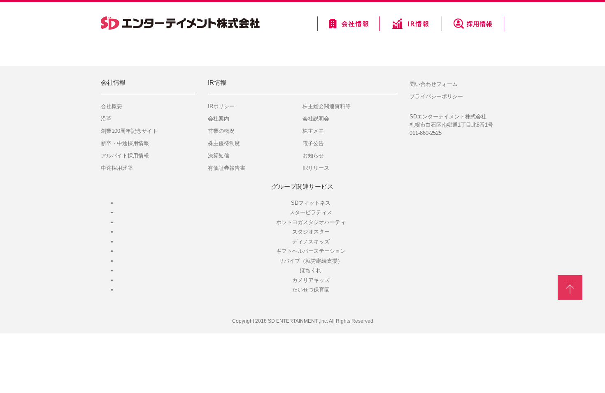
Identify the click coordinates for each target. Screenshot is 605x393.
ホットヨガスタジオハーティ (311, 222)
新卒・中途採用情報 (125, 143)
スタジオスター (311, 232)
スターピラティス (310, 212)
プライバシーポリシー (436, 96)
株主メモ (313, 131)
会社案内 (218, 119)
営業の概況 (221, 131)
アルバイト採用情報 (125, 156)
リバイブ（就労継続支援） (311, 261)
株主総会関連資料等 (326, 106)
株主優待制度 (224, 143)
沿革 (106, 119)
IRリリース (315, 168)
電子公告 (313, 143)
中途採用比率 (117, 168)
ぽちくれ (310, 270)
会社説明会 (315, 119)
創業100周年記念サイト (129, 131)
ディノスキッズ (311, 241)
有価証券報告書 (226, 168)
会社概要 (111, 106)
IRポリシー (221, 106)
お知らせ (313, 156)
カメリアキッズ (311, 280)
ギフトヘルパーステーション (311, 251)
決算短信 (218, 156)
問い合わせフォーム (434, 84)
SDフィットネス (310, 203)
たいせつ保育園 (311, 290)
